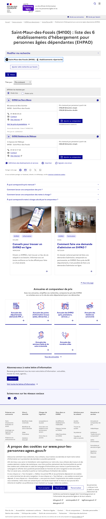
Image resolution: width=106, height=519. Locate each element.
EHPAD (16, 236)
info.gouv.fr (57, 500)
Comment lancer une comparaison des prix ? (24, 189)
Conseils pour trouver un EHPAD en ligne (27, 245)
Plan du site (9, 510)
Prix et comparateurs (73, 510)
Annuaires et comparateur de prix (95, 422)
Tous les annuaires (52, 357)
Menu (99, 3)
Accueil (7, 22)
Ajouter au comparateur (72, 121)
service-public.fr (71, 500)
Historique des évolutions (78, 513)
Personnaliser (76, 488)
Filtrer (12, 74)
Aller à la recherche (95, 3)
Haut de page (88, 283)
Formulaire (71, 236)
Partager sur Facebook (30, 170)
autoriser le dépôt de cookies (56, 174)
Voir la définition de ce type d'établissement (98, 100)
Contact (13, 116)
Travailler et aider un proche (78, 437)
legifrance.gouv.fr (88, 500)
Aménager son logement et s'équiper (9, 432)
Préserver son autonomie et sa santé (10, 439)
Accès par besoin (94, 17)
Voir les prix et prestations (17, 124)
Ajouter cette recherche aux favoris (24, 67)
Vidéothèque (94, 428)
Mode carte (29, 93)
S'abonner (13, 378)
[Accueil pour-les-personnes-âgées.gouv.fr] (28, 8)
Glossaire (93, 457)
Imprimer (48, 163)
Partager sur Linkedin (40, 170)
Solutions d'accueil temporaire (25, 439)
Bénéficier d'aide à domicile (27, 422)
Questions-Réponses (93, 452)
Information (27, 236)
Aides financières (25, 433)
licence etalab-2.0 (77, 516)
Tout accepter (44, 488)
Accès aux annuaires (77, 17)
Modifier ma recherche (18, 53)
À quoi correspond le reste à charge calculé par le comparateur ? (32, 199)
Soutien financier (76, 422)
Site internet (15, 119)
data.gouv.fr (57, 503)
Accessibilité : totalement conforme (28, 510)
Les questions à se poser (43, 422)
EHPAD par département (31, 22)
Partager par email (25, 170)
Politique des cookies (29, 513)
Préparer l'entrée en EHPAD (61, 429)
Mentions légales (49, 510)
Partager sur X (35, 170)
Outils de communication (48, 513)
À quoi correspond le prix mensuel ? (21, 184)
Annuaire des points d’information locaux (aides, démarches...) (41, 314)
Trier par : (9, 82)
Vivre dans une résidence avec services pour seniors (43, 429)
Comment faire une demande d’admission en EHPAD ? (74, 245)
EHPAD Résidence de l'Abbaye (24, 136)
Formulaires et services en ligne (95, 446)
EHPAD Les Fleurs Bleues (21, 100)
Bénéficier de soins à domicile (27, 427)
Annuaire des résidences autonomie (90, 314)
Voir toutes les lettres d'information (21, 384)
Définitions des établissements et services (23, 163)
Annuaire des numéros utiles (65, 343)
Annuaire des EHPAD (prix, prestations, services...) (65, 314)
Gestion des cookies (12, 513)
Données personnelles (90, 510)
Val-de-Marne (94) (47, 22)
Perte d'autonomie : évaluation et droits (9, 423)
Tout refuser (60, 488)
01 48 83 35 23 (15, 114)
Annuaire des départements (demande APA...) (16, 314)
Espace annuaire (17, 22)
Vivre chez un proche (43, 437)
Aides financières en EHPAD (61, 435)
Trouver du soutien (77, 427)
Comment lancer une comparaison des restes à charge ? (29, 194)
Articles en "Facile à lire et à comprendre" (95, 434)
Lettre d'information (94, 440)
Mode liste (14, 93)
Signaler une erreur (65, 163)
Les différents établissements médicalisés (60, 422)
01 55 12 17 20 (15, 150)
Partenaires (63, 513)
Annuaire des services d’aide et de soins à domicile (41, 344)
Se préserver (77, 432)
